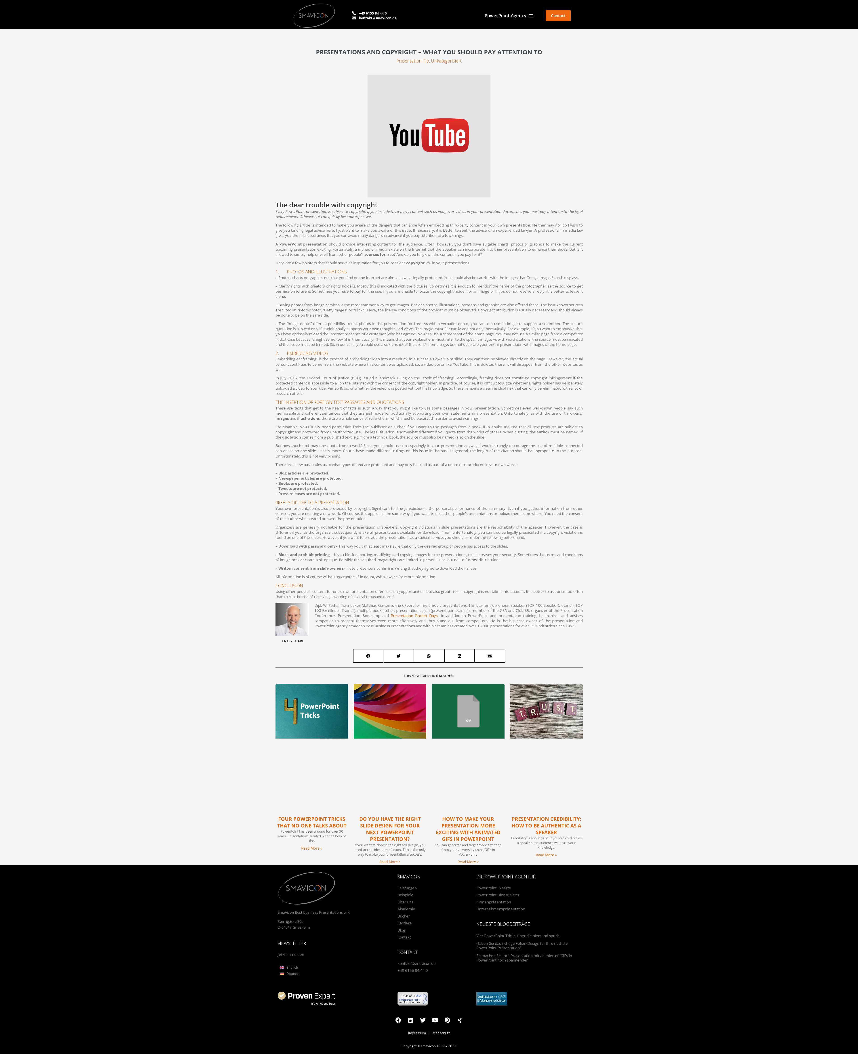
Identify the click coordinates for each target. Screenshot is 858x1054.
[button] (368, 656)
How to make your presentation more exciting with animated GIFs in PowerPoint (468, 829)
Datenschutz (440, 1033)
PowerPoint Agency (505, 16)
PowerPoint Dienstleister (497, 894)
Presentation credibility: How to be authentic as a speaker (546, 826)
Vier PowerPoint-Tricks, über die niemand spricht (518, 935)
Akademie (406, 908)
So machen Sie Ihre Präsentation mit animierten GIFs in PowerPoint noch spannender (524, 958)
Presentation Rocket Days (414, 615)
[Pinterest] (447, 1020)
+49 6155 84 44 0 (412, 970)
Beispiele (405, 894)
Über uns (405, 902)
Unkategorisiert (446, 61)
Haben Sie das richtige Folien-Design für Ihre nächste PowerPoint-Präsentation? (522, 945)
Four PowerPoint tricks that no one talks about (312, 822)
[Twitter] (422, 1020)
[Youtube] (435, 1020)
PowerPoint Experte (493, 887)
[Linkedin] (410, 1020)
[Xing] (459, 1020)
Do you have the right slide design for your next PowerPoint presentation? (390, 829)
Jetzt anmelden (291, 954)
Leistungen (407, 887)
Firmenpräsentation (493, 902)
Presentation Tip (412, 61)
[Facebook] (398, 1020)
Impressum (417, 1033)
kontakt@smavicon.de (416, 963)
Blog (401, 930)
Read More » (311, 848)
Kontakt (404, 937)
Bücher (403, 916)
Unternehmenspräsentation (500, 908)
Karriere (404, 923)
